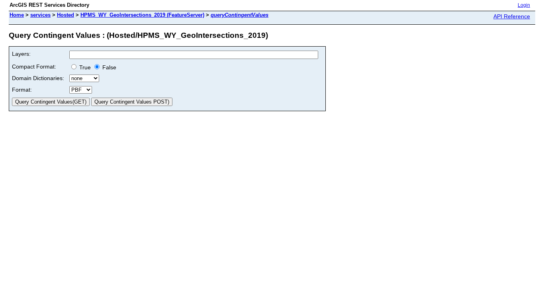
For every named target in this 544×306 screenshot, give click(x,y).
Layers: (21, 54)
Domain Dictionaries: (38, 78)
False (108, 67)
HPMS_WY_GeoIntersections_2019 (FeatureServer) (142, 15)
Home (17, 15)
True (84, 67)
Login (524, 5)
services (40, 15)
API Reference (511, 16)
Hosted (65, 15)
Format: (22, 89)
